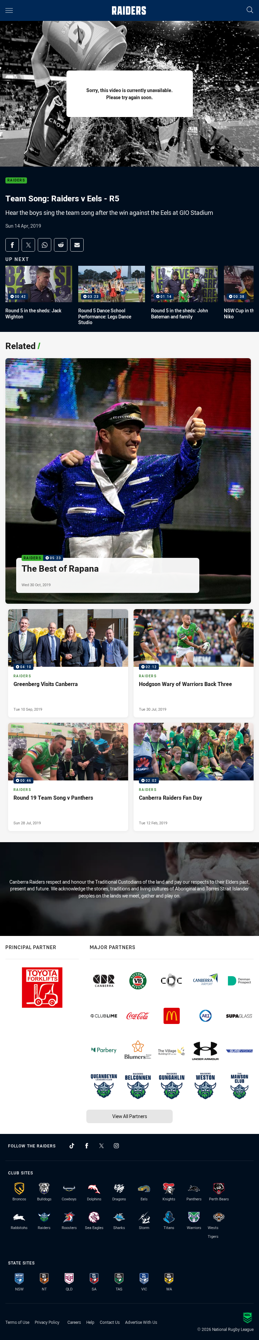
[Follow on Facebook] (86, 1146)
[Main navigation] (9, 10)
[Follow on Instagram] (116, 1146)
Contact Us (110, 1322)
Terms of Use (17, 1322)
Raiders (16, 180)
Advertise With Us (141, 1322)
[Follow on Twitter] (101, 1146)
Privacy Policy (47, 1322)
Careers (74, 1322)
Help (90, 1322)
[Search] (250, 10)
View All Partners (129, 1116)
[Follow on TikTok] (72, 1146)
